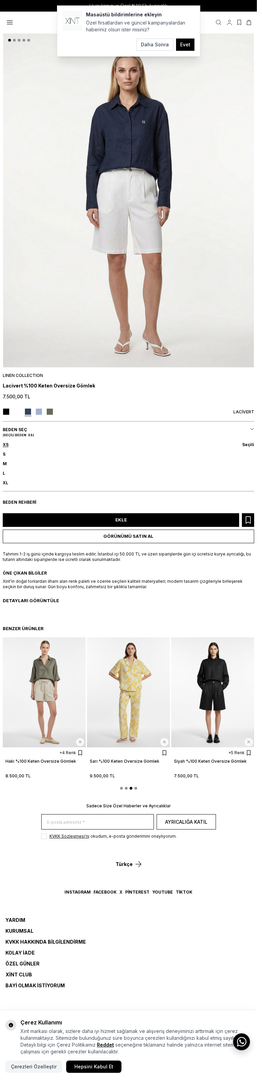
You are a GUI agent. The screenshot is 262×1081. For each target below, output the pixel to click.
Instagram (77, 892)
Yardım (15, 920)
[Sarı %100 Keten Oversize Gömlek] (128, 692)
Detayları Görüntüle (31, 600)
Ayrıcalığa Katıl (186, 822)
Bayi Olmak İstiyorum (35, 985)
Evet (185, 44)
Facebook (105, 892)
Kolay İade (20, 953)
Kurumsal (19, 931)
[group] (128, 200)
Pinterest (137, 892)
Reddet (105, 1045)
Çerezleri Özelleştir (34, 1066)
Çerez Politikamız (76, 1045)
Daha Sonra (155, 44)
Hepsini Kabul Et (93, 1066)
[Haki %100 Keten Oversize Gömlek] (44, 692)
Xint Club (18, 974)
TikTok (184, 892)
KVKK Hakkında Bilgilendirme (45, 942)
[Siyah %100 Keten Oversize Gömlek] (212, 692)
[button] (9, 40)
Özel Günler (22, 963)
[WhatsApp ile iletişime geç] (241, 1041)
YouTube (162, 892)
